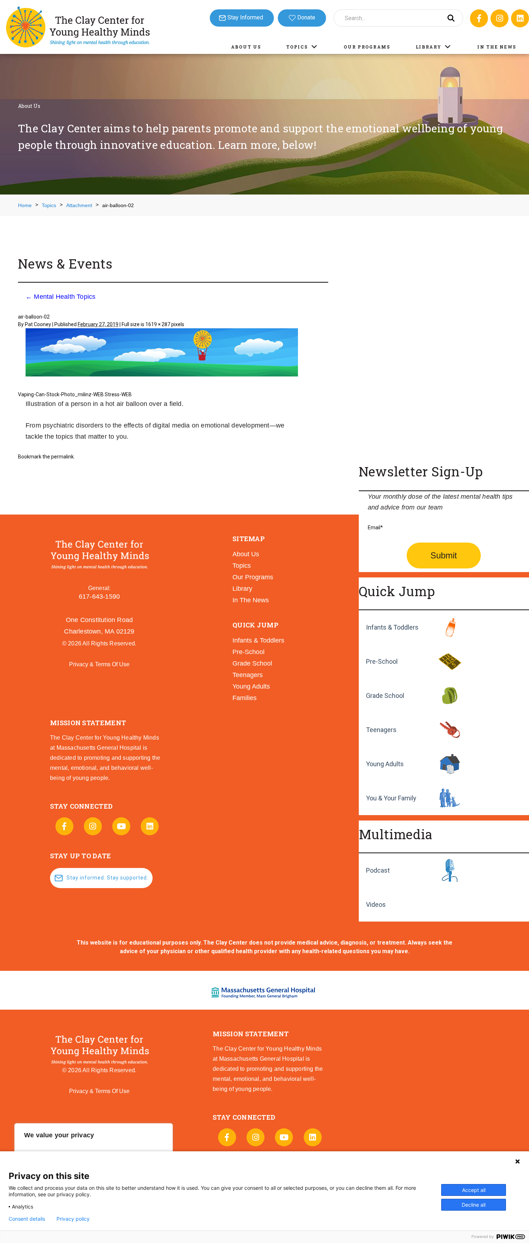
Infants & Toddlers (392, 627)
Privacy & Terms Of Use (99, 664)
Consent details (27, 1219)
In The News (496, 47)
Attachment (79, 205)
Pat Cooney (38, 324)
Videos (376, 904)
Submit (443, 555)
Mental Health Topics (60, 296)
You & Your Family (391, 798)
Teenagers (381, 730)
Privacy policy (73, 1219)
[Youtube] (121, 826)
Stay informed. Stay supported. (107, 878)
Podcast (378, 870)
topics (241, 565)
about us (245, 554)
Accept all (473, 1190)
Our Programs (367, 47)
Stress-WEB (118, 394)
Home (25, 205)
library (242, 588)
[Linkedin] (520, 18)
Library (429, 47)
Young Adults (385, 764)
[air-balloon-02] (162, 353)
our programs (252, 577)
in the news (250, 600)
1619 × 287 (157, 324)
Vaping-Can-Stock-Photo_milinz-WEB (61, 394)
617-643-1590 (99, 596)
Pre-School (382, 661)
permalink (62, 457)
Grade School (385, 695)
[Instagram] (499, 18)
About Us (246, 47)
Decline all (473, 1205)
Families (244, 698)
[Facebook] (479, 18)
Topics (297, 47)
